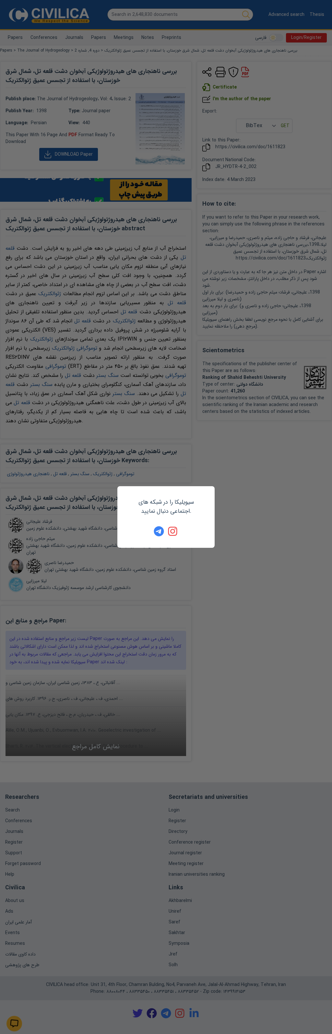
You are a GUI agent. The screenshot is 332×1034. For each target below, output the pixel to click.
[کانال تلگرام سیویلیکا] (159, 531)
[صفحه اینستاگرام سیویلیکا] (173, 531)
